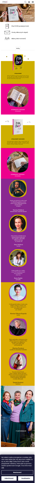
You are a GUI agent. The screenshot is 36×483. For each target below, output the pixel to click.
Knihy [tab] (18, 48)
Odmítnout (9, 478)
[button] (2, 13)
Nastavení (17, 472)
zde (2, 468)
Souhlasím (25, 478)
